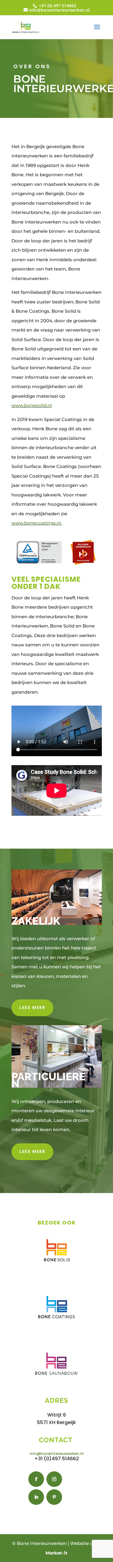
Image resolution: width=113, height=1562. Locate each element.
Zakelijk (35, 921)
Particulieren (48, 1080)
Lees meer (32, 1008)
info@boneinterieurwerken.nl (56, 1453)
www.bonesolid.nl (31, 405)
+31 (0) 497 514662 (57, 5)
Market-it (56, 1553)
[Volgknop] (36, 1479)
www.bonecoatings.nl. (36, 523)
